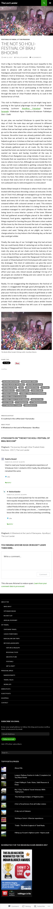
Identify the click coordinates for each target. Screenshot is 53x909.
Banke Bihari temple (29, 381)
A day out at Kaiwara (23, 811)
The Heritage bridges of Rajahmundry (29, 797)
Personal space (7, 671)
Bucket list (8, 616)
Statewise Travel (10, 629)
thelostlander (22, 57)
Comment (43, 574)
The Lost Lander (9, 3)
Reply (9, 483)
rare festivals (37, 399)
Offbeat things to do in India (14, 396)
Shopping (5, 698)
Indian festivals (32, 387)
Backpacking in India (11, 381)
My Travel (5, 625)
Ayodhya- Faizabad (31, 108)
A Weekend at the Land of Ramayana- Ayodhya (20, 426)
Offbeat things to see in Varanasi (15, 399)
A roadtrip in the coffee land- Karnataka (17, 417)
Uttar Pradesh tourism (12, 405)
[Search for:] (26, 753)
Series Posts (5, 689)
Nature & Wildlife (13, 648)
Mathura (45, 387)
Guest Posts (6, 693)
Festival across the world (13, 384)
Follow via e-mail (8, 739)
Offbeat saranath (10, 393)
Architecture (11, 657)
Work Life (7, 684)
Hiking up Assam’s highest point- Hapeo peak (32, 833)
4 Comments (36, 57)
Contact (4, 703)
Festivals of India (8, 39)
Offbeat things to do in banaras (33, 393)
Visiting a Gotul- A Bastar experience (29, 818)
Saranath (5, 111)
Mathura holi (8, 390)
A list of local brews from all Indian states (30, 804)
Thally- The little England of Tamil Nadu (30, 825)
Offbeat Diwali (23, 390)
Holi (21, 387)
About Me (5, 602)
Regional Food (12, 652)
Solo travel (8, 402)
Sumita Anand (11, 459)
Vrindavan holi (30, 405)
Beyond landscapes (11, 643)
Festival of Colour (34, 384)
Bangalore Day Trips (11, 638)
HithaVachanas (10, 611)
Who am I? (7, 606)
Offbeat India (37, 390)
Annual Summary (10, 620)
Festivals (9, 661)
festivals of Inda (9, 387)
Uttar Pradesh (23, 39)
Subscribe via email (10, 721)
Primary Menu (50, 3)
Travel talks (8, 680)
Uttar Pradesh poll (38, 402)
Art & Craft (10, 666)
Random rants (9, 675)
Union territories (11, 634)
